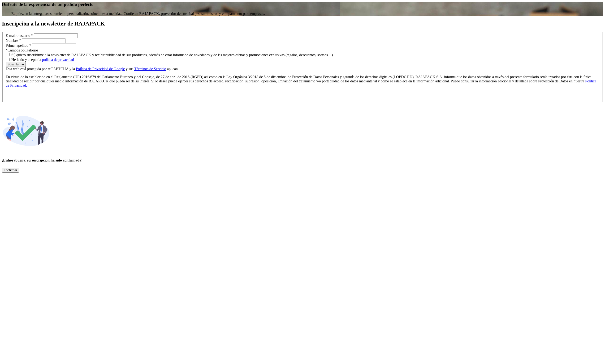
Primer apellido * (19, 45)
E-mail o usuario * (20, 36)
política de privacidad (58, 60)
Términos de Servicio (150, 69)
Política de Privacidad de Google (100, 69)
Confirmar (10, 170)
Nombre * (14, 40)
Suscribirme (16, 64)
